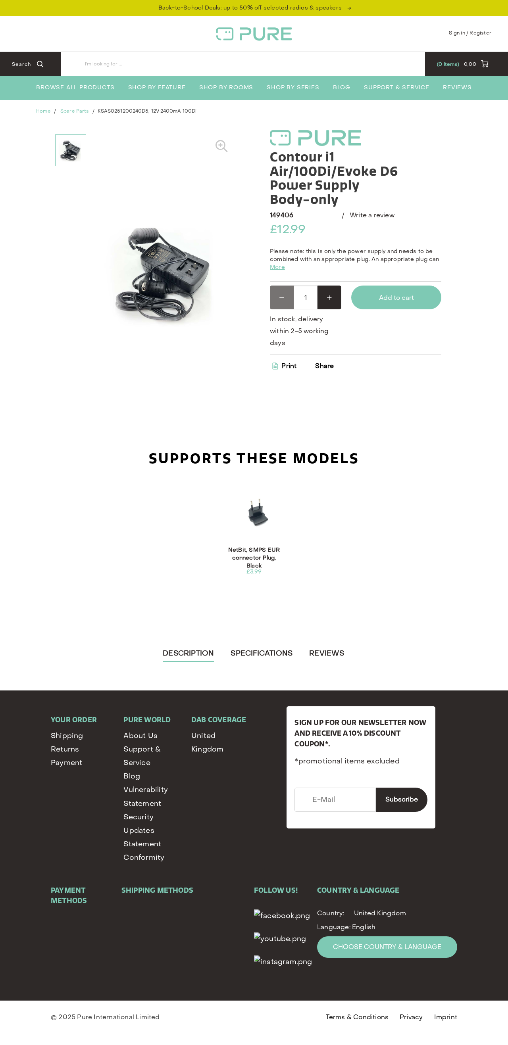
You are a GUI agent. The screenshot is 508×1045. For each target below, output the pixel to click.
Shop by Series (293, 87)
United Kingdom (207, 742)
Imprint (445, 1017)
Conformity (143, 857)
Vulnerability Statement (145, 796)
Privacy (411, 1017)
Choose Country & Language (387, 947)
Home (43, 111)
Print (288, 366)
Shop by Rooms (226, 87)
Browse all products (75, 87)
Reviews (457, 87)
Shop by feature (157, 87)
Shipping (67, 735)
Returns (65, 749)
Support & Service (396, 87)
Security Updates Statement (142, 831)
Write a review (372, 215)
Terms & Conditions (357, 1017)
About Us (140, 735)
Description (188, 655)
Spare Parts (74, 111)
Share (324, 366)
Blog (341, 87)
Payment (66, 762)
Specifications (261, 653)
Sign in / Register (470, 33)
